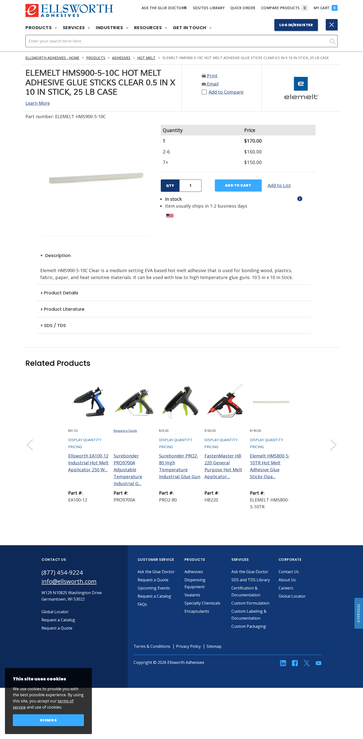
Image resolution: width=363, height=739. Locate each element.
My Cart (325, 7)
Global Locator (292, 596)
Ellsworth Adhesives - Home (52, 57)
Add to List (279, 185)
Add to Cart (238, 185)
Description (57, 255)
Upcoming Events (154, 588)
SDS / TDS (54, 325)
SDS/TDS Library (209, 7)
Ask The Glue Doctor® (164, 7)
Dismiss (48, 720)
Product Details (60, 293)
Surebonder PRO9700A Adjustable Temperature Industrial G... (128, 469)
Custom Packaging (248, 626)
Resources (148, 28)
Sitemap (214, 646)
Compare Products (283, 7)
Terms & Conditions (152, 646)
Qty (170, 185)
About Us (287, 580)
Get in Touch (190, 28)
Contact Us (289, 571)
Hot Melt (146, 57)
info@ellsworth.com (69, 581)
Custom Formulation (250, 603)
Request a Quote (125, 431)
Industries (110, 28)
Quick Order (242, 7)
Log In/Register (296, 24)
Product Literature (63, 309)
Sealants (192, 595)
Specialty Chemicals (202, 603)
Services (74, 28)
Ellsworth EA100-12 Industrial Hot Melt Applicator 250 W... (88, 463)
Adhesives (121, 57)
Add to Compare (226, 92)
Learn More (37, 103)
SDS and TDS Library (250, 580)
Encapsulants (196, 611)
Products (39, 28)
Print (212, 76)
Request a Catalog (154, 596)
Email (212, 84)
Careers (286, 588)
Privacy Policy (188, 646)
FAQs (142, 604)
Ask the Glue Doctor (156, 571)
